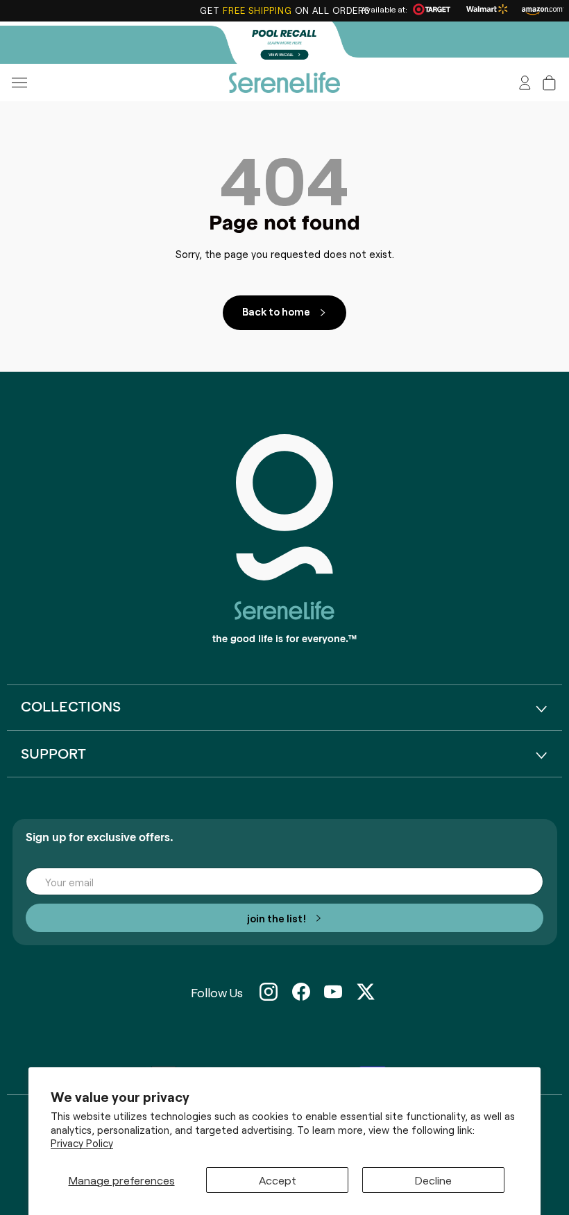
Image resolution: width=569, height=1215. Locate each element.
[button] (549, 83)
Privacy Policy (82, 1143)
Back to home (276, 311)
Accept (277, 1179)
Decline (433, 1179)
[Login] (525, 83)
